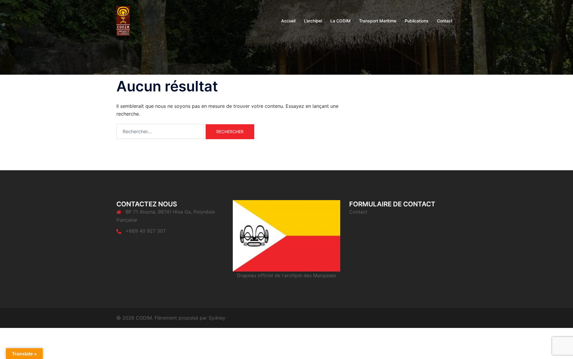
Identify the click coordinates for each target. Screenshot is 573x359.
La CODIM (340, 20)
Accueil (288, 20)
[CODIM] (123, 20)
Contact (444, 20)
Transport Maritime (377, 20)
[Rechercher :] (160, 131)
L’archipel (313, 20)
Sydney (217, 318)
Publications (417, 20)
